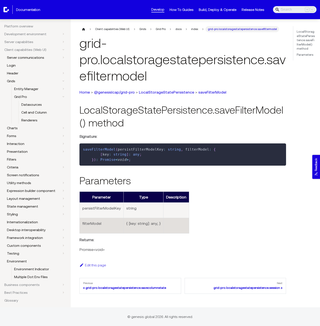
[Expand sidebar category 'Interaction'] (63, 143)
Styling (12, 214)
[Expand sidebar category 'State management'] (63, 206)
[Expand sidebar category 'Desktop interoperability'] (63, 229)
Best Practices (16, 292)
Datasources (31, 104)
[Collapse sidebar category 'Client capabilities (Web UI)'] (63, 49)
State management (22, 206)
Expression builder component (31, 191)
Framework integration (25, 238)
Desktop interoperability (26, 230)
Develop (157, 9)
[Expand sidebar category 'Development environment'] (63, 33)
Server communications (25, 57)
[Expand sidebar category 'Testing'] (63, 253)
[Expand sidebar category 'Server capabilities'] (63, 41)
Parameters (305, 54)
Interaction (15, 144)
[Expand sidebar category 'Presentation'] (63, 151)
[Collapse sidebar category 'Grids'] (63, 80)
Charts (12, 128)
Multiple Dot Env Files (31, 277)
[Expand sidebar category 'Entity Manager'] (63, 88)
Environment (17, 261)
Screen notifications (23, 175)
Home (84, 92)
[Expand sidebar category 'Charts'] (63, 127)
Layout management (23, 198)
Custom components (24, 245)
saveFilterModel (212, 92)
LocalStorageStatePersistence (166, 92)
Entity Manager (26, 89)
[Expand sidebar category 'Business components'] (63, 284)
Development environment (25, 34)
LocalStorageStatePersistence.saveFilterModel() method (306, 40)
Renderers (29, 120)
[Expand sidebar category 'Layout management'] (63, 198)
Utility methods (19, 183)
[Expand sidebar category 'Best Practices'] (63, 292)
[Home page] (83, 29)
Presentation (17, 151)
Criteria (12, 167)
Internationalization (22, 222)
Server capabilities (18, 42)
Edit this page (95, 265)
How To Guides (182, 10)
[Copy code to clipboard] (280, 148)
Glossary (11, 300)
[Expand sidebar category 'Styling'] (63, 214)
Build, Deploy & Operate (217, 10)
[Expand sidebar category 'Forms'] (63, 135)
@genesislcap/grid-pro (114, 92)
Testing (13, 253)
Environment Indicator (31, 269)
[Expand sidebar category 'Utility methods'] (63, 182)
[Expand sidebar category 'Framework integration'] (63, 237)
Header (12, 73)
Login (11, 65)
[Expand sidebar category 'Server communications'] (63, 57)
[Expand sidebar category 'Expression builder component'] (63, 190)
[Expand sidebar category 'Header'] (63, 73)
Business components (22, 285)
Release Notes (253, 10)
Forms (11, 136)
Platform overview (18, 26)
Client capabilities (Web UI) (25, 50)
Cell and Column (34, 112)
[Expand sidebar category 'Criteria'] (63, 167)
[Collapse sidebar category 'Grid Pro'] (63, 96)
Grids (11, 81)
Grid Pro (20, 97)
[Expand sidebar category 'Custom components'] (63, 245)
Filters (11, 159)
